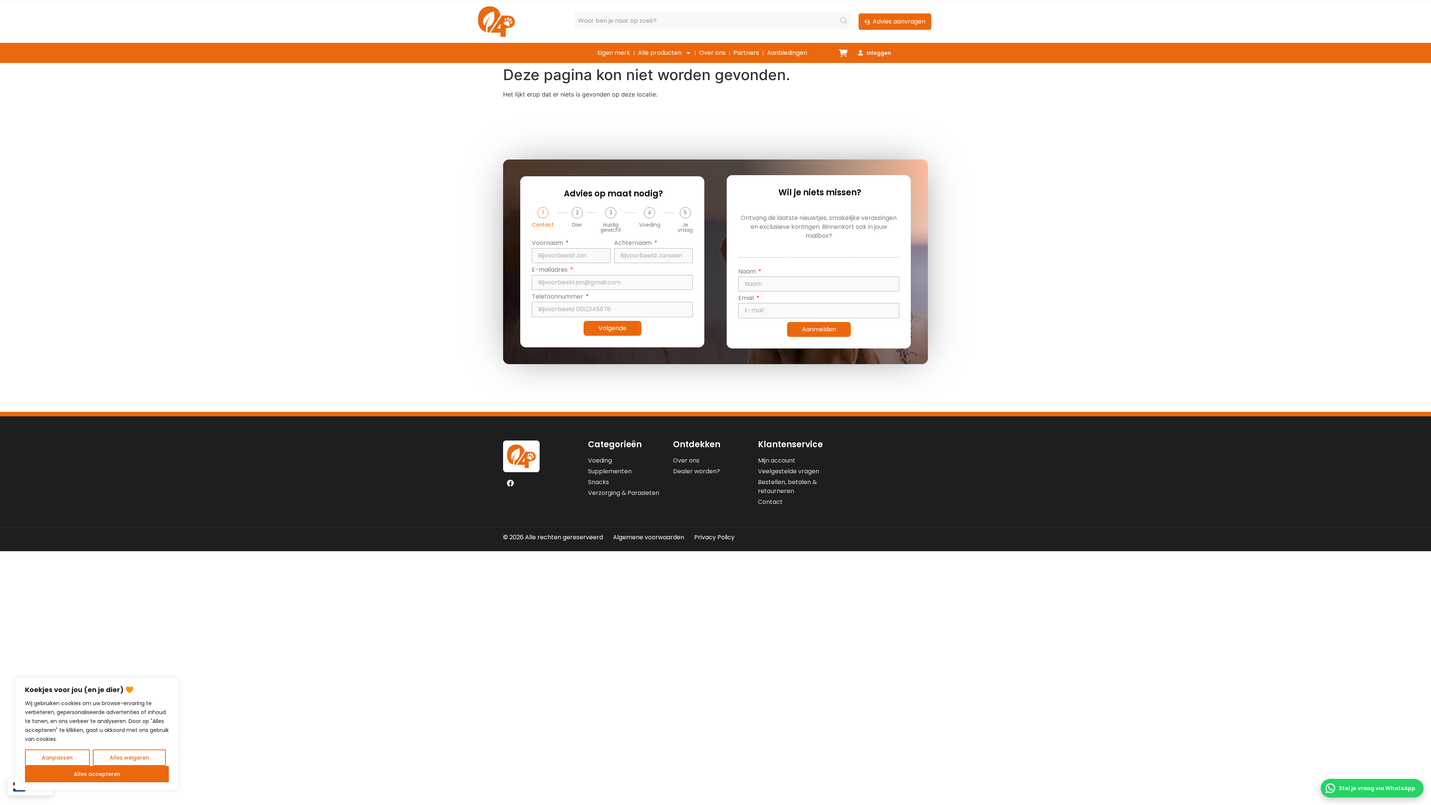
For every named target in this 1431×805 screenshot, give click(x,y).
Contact (543, 224)
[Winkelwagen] (843, 53)
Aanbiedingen (787, 52)
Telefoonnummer (558, 297)
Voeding (649, 224)
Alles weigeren (129, 757)
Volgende (612, 328)
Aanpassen (57, 757)
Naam (747, 272)
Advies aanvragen (899, 21)
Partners (746, 52)
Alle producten (660, 52)
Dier (577, 224)
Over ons (712, 52)
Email (746, 298)
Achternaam (633, 243)
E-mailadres (550, 270)
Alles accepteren (97, 774)
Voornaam (548, 243)
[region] (97, 734)
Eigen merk (613, 52)
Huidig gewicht (610, 227)
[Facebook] (510, 483)
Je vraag (685, 227)
